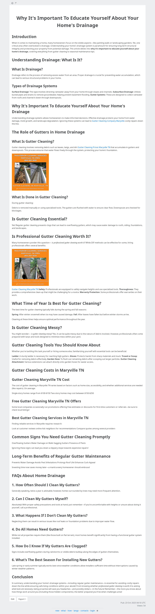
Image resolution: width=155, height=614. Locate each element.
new (57, 610)
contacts (84, 610)
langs (76, 610)
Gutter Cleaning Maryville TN (25, 289)
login (92, 610)
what (63, 610)
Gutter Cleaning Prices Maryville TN (94, 147)
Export (22, 599)
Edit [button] (12, 599)
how (70, 610)
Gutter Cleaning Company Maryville (108, 121)
